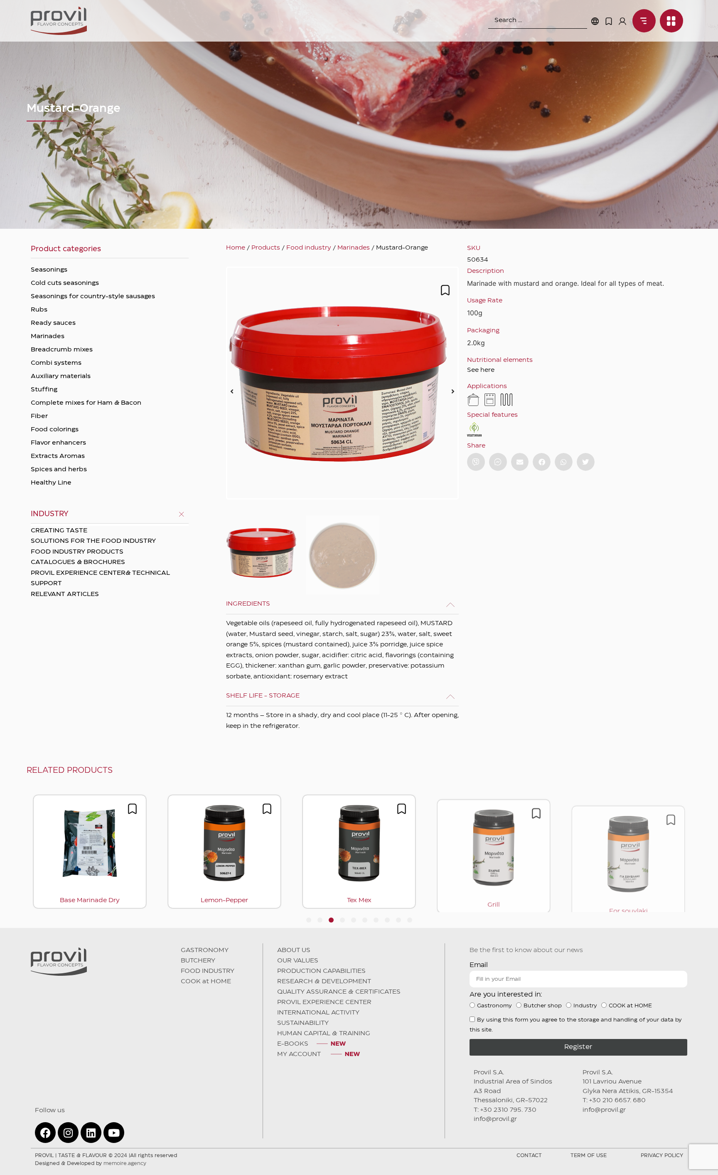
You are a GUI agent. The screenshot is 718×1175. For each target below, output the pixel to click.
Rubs (39, 310)
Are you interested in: (506, 995)
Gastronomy (494, 1005)
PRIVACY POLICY (662, 1155)
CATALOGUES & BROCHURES (78, 562)
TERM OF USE (588, 1155)
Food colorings (55, 430)
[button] (232, 391)
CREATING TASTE (59, 531)
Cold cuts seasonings (65, 283)
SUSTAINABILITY (303, 1023)
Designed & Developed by (90, 1163)
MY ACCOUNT (299, 1054)
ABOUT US (293, 950)
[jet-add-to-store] (445, 290)
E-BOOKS (292, 1044)
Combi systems (56, 363)
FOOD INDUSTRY (207, 971)
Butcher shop (543, 1005)
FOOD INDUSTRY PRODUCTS (77, 552)
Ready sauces (53, 323)
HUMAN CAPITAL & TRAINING (323, 1033)
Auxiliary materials (61, 376)
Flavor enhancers (58, 443)
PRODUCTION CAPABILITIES (321, 971)
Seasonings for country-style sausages (93, 296)
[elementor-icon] (608, 21)
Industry (585, 1005)
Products (265, 248)
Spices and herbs (59, 469)
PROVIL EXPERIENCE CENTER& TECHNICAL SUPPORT (100, 578)
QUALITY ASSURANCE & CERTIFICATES (339, 992)
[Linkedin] (91, 1132)
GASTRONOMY (205, 950)
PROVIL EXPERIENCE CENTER (324, 1002)
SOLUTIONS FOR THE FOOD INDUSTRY (93, 541)
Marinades (47, 336)
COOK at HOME (206, 982)
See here (480, 370)
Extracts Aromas (58, 456)
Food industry (308, 248)
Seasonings (49, 270)
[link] (642, 20)
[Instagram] (68, 1132)
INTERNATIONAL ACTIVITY (318, 1013)
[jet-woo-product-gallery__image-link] (342, 383)
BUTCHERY (198, 961)
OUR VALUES (297, 961)
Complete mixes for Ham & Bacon (86, 403)
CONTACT (529, 1155)
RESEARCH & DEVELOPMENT (324, 982)
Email (479, 965)
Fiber (39, 416)
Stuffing (44, 390)
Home (235, 248)
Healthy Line (51, 483)
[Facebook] (45, 1132)
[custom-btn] (476, 462)
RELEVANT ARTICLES (65, 594)
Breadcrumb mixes (62, 350)
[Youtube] (113, 1132)
